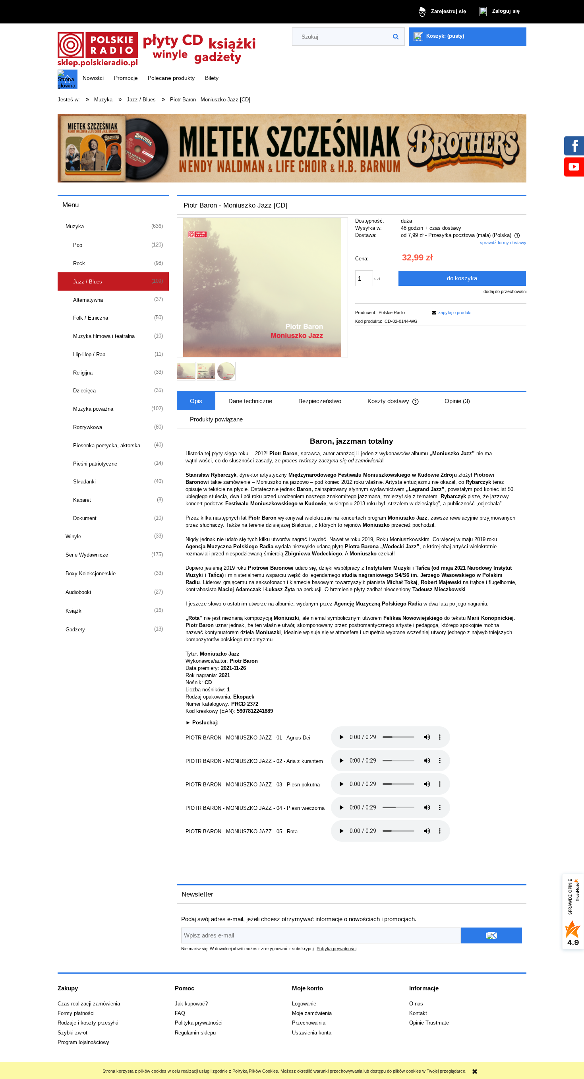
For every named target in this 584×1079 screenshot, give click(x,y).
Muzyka (75, 226)
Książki (74, 611)
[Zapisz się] (491, 935)
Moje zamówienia (312, 1013)
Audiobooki (78, 592)
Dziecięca (84, 391)
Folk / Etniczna (90, 318)
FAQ (180, 1013)
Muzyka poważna (93, 409)
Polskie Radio (392, 312)
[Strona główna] (157, 47)
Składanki (84, 482)
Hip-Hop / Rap (89, 354)
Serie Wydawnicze (87, 555)
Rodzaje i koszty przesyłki (88, 1023)
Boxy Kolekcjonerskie (91, 573)
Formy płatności (76, 1013)
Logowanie (304, 1004)
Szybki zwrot (72, 1033)
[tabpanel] (352, 646)
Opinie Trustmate (429, 1023)
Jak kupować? (191, 1004)
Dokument (85, 518)
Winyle (73, 537)
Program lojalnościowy (83, 1042)
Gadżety (75, 630)
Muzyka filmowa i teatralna (104, 336)
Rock (79, 263)
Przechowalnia (308, 1023)
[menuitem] (93, 78)
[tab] (196, 401)
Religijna (83, 373)
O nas (416, 1004)
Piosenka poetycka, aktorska (106, 445)
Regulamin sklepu (195, 1033)
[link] (292, 148)
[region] (292, 148)
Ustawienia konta (311, 1033)
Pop (77, 245)
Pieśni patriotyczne (95, 464)
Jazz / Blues (87, 282)
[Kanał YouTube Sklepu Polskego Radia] (573, 166)
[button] (450, 312)
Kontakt (418, 1013)
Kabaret (82, 500)
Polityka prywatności (336, 948)
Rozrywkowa (87, 427)
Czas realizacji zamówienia (89, 1004)
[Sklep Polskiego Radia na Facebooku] (573, 145)
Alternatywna (88, 300)
